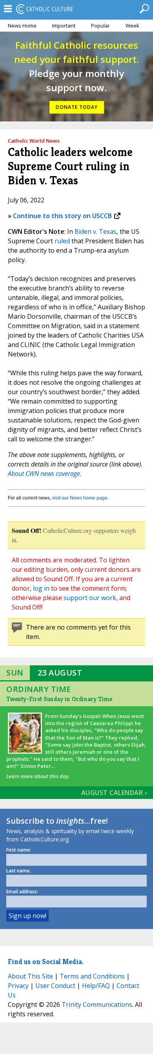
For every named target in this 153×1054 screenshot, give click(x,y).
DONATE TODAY (77, 107)
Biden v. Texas (96, 231)
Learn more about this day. (37, 776)
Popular (100, 25)
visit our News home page (79, 498)
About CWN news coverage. (45, 473)
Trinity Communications (97, 1004)
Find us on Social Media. (46, 961)
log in (41, 588)
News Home (22, 25)
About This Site (30, 976)
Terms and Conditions (92, 976)
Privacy (18, 985)
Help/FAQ (96, 985)
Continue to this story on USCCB (62, 215)
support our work (90, 597)
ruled (62, 241)
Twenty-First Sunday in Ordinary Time (59, 699)
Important (63, 25)
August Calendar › (114, 792)
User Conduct (55, 985)
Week (132, 25)
